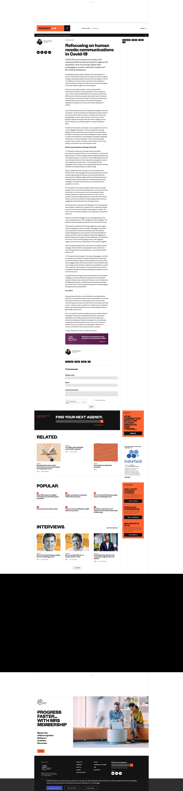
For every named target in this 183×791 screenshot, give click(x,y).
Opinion (77, 361)
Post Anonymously (100, 400)
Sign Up (133, 433)
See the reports (133, 535)
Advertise (79, 764)
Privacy (96, 762)
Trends (84, 361)
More (112, 527)
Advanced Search (98, 425)
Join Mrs (78, 769)
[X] (42, 53)
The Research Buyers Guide (43, 416)
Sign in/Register (95, 28)
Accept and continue (54, 788)
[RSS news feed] (45, 53)
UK (89, 361)
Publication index (81, 772)
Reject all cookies (72, 788)
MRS (89, 28)
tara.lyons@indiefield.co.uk (133, 466)
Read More (102, 341)
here (98, 783)
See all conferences (133, 517)
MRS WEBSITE (97, 769)
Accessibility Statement (100, 764)
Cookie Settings (90, 788)
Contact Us (79, 762)
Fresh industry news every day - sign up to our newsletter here (53, 35)
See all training (133, 501)
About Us (78, 767)
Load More (77, 567)
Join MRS (41, 751)
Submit (91, 406)
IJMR (95, 767)
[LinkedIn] (38, 53)
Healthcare (69, 361)
